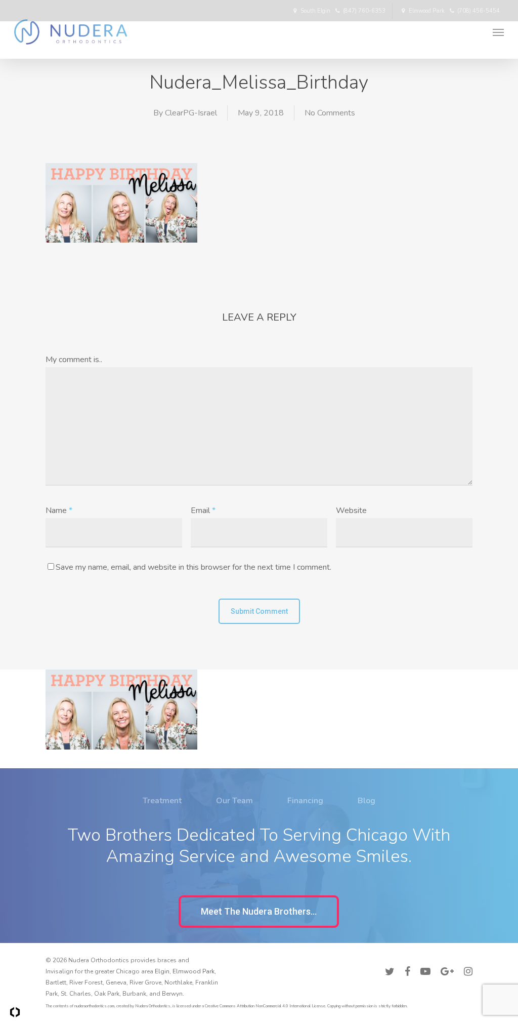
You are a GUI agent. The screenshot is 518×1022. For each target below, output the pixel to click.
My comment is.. (74, 359)
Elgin (162, 971)
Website (351, 510)
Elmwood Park (193, 971)
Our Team (234, 800)
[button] (259, 911)
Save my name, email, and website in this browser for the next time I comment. (193, 567)
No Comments (330, 113)
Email (203, 510)
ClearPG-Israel (191, 113)
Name (59, 510)
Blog (366, 800)
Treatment (162, 800)
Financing (305, 800)
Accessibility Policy (444, 959)
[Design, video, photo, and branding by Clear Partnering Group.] (15, 1012)
